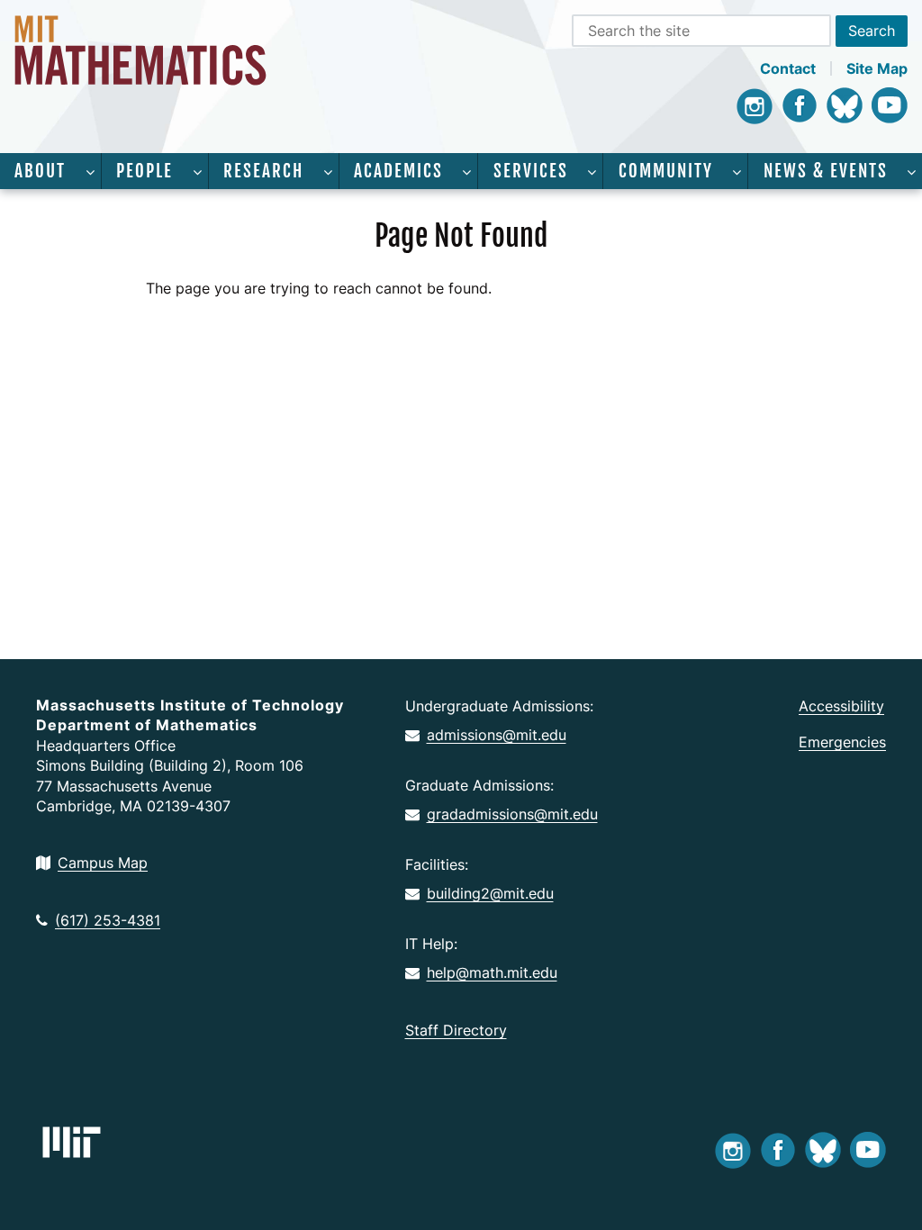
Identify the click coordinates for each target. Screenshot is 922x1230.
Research (263, 171)
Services (530, 171)
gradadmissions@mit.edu (512, 814)
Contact (788, 68)
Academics (398, 171)
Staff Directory (456, 1030)
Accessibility (841, 706)
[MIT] (71, 1142)
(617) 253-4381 (107, 920)
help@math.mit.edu (492, 972)
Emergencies (842, 742)
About (40, 171)
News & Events (826, 171)
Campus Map (103, 863)
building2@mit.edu (490, 893)
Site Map (877, 68)
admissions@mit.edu (496, 735)
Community (666, 171)
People (144, 171)
